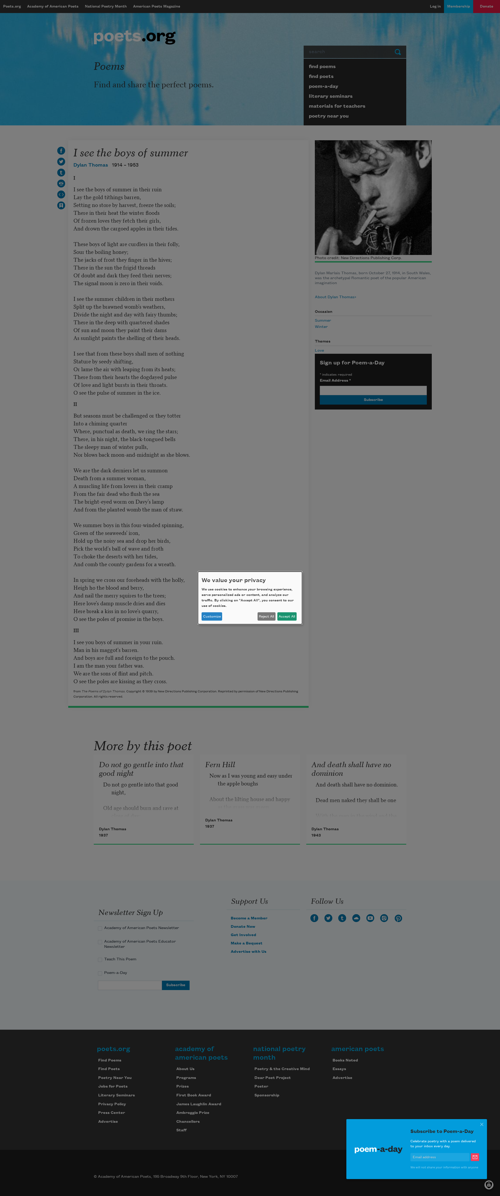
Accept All (287, 616)
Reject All (266, 616)
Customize (212, 616)
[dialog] (250, 598)
